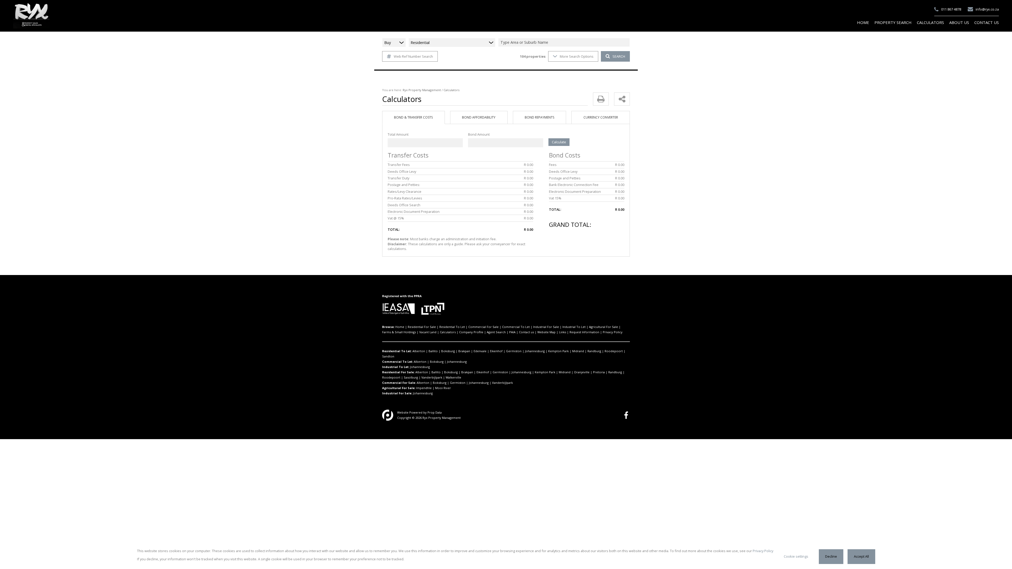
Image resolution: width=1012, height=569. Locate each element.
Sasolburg (411, 377)
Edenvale (480, 351)
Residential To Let (452, 327)
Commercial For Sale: (399, 383)
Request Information (584, 332)
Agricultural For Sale (603, 327)
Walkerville (453, 377)
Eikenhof (496, 351)
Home (399, 327)
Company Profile (471, 332)
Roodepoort (614, 351)
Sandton (388, 356)
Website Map (546, 332)
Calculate (559, 142)
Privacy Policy (612, 332)
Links (562, 332)
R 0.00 (528, 164)
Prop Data (434, 412)
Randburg (594, 351)
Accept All (861, 556)
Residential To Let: (397, 351)
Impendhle (424, 388)
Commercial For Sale (483, 327)
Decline (831, 556)
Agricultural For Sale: (398, 388)
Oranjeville (582, 372)
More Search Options (576, 56)
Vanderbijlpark (431, 377)
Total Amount (398, 134)
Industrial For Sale (546, 327)
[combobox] (565, 42)
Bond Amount (479, 134)
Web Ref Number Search (413, 56)
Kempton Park (558, 351)
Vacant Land (427, 332)
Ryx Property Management (422, 90)
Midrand (578, 351)
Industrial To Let (574, 327)
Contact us (526, 332)
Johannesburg (535, 351)
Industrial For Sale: (397, 393)
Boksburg (448, 351)
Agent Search (496, 332)
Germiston (514, 351)
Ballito (433, 351)
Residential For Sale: (398, 372)
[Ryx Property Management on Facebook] (626, 415)
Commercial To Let (516, 327)
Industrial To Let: (395, 367)
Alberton (418, 351)
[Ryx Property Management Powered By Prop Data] (387, 415)
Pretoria (599, 372)
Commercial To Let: (397, 362)
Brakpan (464, 351)
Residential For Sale (422, 327)
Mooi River (443, 388)
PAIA (512, 332)
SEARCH (618, 56)
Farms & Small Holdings (399, 332)
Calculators (448, 332)
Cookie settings (796, 556)
